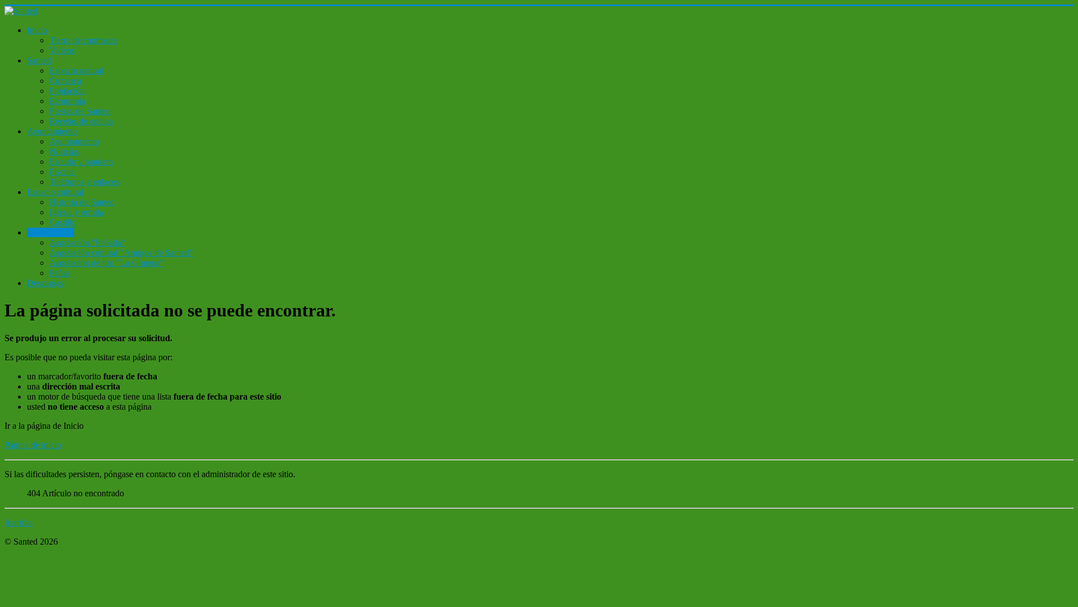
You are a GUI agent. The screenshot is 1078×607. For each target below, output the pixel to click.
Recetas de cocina (81, 121)
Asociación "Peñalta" (87, 242)
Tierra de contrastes (83, 40)
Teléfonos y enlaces (84, 182)
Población (67, 91)
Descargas (45, 283)
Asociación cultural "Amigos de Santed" (121, 252)
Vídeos (62, 50)
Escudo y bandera (81, 161)
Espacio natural (76, 70)
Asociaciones (50, 232)
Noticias (64, 151)
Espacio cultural (55, 192)
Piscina (62, 171)
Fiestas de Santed (80, 111)
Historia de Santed (82, 202)
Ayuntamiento (52, 131)
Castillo (62, 222)
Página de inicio (32, 445)
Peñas (59, 273)
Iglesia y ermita (76, 212)
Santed (39, 60)
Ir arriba (18, 522)
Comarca (65, 80)
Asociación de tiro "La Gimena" (106, 263)
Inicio (37, 30)
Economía (67, 101)
